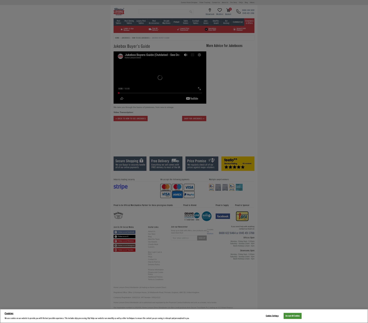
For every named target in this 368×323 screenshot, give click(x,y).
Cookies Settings (272, 316)
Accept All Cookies (292, 316)
